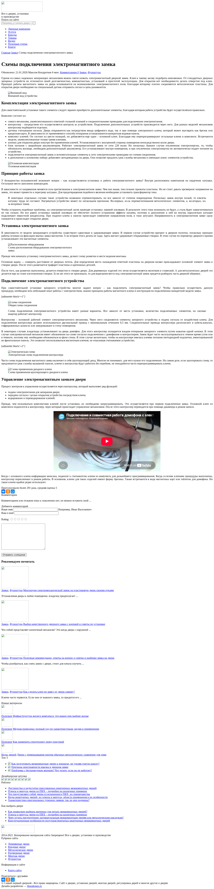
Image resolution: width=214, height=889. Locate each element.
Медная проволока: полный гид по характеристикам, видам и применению (56, 728)
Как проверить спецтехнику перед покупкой (38, 741)
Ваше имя (7, 509)
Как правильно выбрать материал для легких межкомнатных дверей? (47, 811)
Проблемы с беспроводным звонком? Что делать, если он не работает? (51, 770)
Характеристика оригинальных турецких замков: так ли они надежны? (48, 800)
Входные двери (17, 846)
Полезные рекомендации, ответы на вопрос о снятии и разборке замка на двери (68, 657)
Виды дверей (8, 754)
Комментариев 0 (69, 72)
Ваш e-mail (7, 513)
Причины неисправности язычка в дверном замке (39, 767)
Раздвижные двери (19, 853)
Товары (12, 37)
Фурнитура (94, 72)
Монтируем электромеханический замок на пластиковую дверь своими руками (68, 590)
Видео (11, 41)
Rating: (5, 519)
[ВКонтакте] (3, 491)
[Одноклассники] (8, 491)
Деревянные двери (18, 843)
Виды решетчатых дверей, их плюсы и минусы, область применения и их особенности (58, 797)
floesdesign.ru (34, 886)
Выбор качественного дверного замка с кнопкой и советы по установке (64, 624)
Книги (12, 47)
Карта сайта (15, 870)
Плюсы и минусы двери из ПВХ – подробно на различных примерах (47, 791)
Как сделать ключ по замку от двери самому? (49, 691)
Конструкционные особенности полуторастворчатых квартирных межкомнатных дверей (59, 820)
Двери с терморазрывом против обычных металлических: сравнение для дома (61, 754)
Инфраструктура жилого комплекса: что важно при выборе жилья (50, 716)
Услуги (12, 31)
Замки (82, 72)
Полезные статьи (17, 44)
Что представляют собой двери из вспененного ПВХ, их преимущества (49, 794)
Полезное (6, 716)
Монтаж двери (16, 856)
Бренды (12, 34)
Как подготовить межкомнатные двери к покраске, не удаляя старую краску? (55, 763)
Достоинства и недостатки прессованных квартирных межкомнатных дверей (52, 788)
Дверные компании (19, 28)
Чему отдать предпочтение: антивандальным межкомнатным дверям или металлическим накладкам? (66, 817)
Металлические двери (20, 849)
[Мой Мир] (13, 491)
